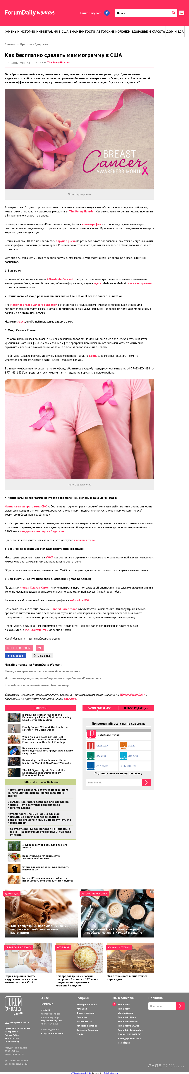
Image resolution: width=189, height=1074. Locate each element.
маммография (91, 224)
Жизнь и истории (20, 31)
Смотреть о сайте (19, 1022)
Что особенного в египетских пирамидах (127, 977)
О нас (45, 998)
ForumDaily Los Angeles (130, 1030)
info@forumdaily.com (52, 1033)
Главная (10, 44)
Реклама (47, 1004)
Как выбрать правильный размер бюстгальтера (37, 685)
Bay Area (133, 756)
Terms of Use (12, 1038)
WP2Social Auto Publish (81, 1073)
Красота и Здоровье (34, 44)
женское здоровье (19, 648)
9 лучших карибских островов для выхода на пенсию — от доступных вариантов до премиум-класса (38, 804)
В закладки (44, 655)
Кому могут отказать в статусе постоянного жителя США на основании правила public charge (38, 792)
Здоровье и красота (148, 31)
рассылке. (70, 698)
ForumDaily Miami (127, 1017)
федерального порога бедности (42, 531)
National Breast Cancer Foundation (33, 304)
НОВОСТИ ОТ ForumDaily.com (41, 782)
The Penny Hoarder (58, 62)
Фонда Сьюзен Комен (34, 587)
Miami (131, 745)
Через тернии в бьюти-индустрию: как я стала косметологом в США (21, 979)
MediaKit (45, 1010)
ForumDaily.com (90, 13)
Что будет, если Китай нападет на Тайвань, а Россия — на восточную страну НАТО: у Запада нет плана (39, 831)
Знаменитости (82, 31)
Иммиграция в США (52, 31)
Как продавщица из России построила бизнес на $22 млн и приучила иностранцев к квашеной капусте (77, 980)
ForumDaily (101, 745)
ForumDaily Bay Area (128, 1025)
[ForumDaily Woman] (14, 1006)
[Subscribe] (146, 782)
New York (100, 756)
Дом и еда (175, 31)
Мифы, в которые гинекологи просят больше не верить (42, 671)
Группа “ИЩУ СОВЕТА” (129, 1034)
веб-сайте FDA (80, 600)
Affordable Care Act (60, 279)
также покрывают (140, 283)
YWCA (49, 557)
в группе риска (66, 241)
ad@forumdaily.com (51, 1020)
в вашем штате (84, 540)
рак (39, 648)
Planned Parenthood (63, 609)
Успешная (63, 947)
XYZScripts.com (111, 1073)
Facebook (17, 655)
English (80, 1034)
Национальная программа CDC (26, 506)
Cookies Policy (12, 1041)
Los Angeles (101, 766)
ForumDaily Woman (108, 734)
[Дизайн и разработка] (166, 1066)
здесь (97, 283)
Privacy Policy (12, 1035)
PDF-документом (37, 630)
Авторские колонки (113, 31)
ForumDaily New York (129, 1021)
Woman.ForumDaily (132, 694)
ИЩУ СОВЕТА (128, 766)
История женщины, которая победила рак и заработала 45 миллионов (53, 678)
